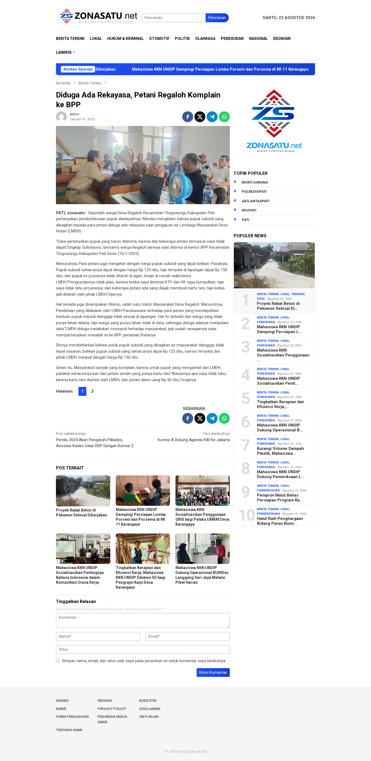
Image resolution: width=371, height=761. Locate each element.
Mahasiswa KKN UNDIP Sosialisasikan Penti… (278, 381)
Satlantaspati (255, 201)
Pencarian (217, 17)
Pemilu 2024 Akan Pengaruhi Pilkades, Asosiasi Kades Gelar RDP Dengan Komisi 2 (94, 439)
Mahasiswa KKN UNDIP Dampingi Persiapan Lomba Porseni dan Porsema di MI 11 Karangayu (194, 69)
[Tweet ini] (199, 116)
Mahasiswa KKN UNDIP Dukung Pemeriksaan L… (280, 474)
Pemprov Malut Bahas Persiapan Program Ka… (280, 498)
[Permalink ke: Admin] (61, 116)
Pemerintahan (268, 490)
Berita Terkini (268, 294)
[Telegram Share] (212, 116)
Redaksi (105, 701)
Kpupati (249, 210)
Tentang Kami (69, 730)
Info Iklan (149, 717)
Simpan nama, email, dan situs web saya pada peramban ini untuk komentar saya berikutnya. (144, 660)
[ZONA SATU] (99, 17)
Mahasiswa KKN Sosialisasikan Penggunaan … (283, 355)
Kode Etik (147, 701)
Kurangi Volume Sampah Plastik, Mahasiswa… (280, 451)
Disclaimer (149, 709)
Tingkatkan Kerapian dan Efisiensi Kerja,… (280, 404)
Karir (61, 709)
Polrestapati (254, 192)
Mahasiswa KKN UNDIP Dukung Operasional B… (280, 427)
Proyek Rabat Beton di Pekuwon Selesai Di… (278, 306)
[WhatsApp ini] (224, 116)
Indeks (62, 701)
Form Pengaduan (72, 717)
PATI (245, 220)
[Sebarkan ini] (187, 116)
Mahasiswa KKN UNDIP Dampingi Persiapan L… (279, 329)
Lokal (285, 294)
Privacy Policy (112, 709)
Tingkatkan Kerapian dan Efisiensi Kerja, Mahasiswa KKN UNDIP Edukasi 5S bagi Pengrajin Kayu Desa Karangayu (140, 577)
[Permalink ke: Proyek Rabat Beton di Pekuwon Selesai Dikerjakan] (83, 490)
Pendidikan (266, 322)
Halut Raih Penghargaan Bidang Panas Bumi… (280, 521)
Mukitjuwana (255, 182)
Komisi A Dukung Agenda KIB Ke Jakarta (194, 436)
